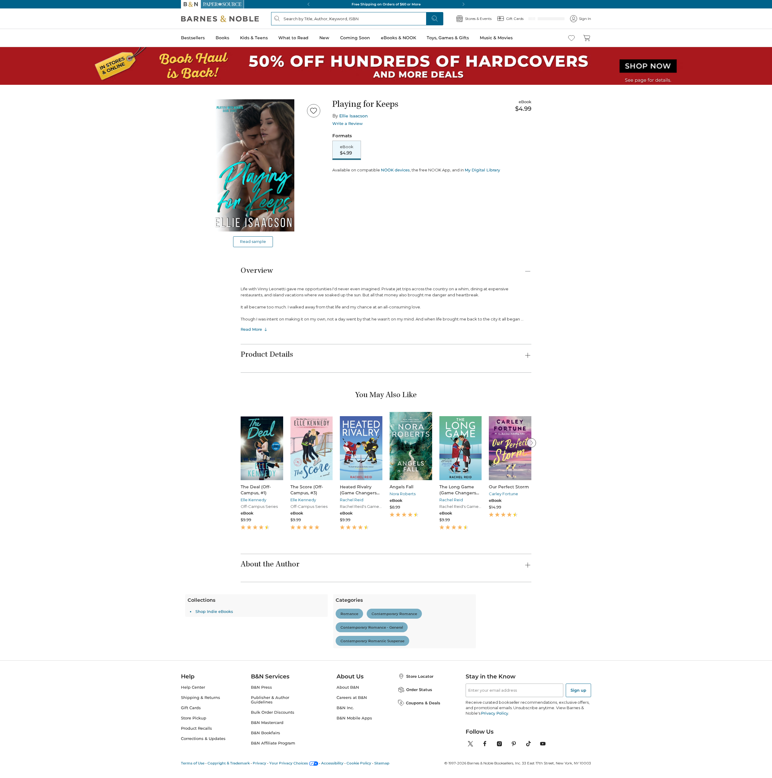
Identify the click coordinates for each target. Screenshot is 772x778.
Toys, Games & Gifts (448, 37)
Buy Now (443, 174)
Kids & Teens (254, 37)
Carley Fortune (503, 493)
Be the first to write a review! (386, 672)
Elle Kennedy (253, 499)
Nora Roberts (403, 493)
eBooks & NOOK (398, 37)
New (324, 37)
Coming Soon (355, 37)
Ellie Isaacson (353, 116)
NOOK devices (395, 191)
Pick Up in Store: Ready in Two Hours (386, 4)
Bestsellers (193, 37)
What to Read (293, 37)
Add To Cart (368, 174)
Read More (251, 329)
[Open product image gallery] (253, 165)
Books (222, 37)
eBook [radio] (346, 150)
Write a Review (347, 123)
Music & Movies (496, 37)
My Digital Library (482, 191)
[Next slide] (531, 443)
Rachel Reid (351, 499)
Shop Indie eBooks (270, 716)
